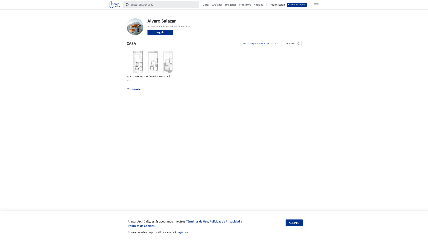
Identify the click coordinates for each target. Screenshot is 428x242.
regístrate (183, 232)
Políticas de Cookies (141, 226)
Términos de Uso (197, 221)
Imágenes (230, 5)
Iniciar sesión (277, 5)
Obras (206, 5)
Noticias (258, 5)
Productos (245, 5)
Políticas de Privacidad (225, 221)
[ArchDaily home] (114, 4)
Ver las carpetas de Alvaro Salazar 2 (260, 43)
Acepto (294, 223)
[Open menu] (316, 4)
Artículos (217, 5)
